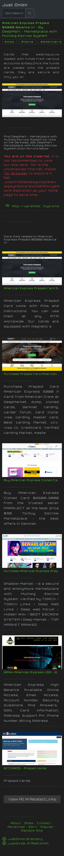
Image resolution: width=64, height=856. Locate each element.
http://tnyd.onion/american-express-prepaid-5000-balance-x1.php (36, 206)
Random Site (32, 830)
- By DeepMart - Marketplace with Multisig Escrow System (29, 31)
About (16, 823)
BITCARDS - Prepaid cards (25, 768)
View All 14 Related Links (32, 799)
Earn (33, 826)
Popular (47, 826)
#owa (9, 41)
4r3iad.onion (28, 843)
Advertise (16, 826)
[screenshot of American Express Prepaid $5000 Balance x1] (32, 99)
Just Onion (15, 5)
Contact (44, 823)
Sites (28, 823)
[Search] (29, 13)
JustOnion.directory (25, 838)
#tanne (27, 41)
